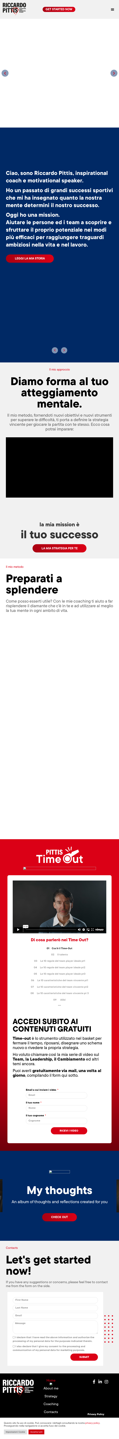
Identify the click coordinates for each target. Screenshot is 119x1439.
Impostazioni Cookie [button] (15, 1432)
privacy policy (92, 1423)
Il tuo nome (33, 1103)
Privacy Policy (96, 1414)
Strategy (50, 1396)
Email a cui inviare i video (41, 1090)
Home (50, 1380)
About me (51, 1388)
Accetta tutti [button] (36, 1432)
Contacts (51, 1412)
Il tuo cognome (35, 1115)
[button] (112, 9)
